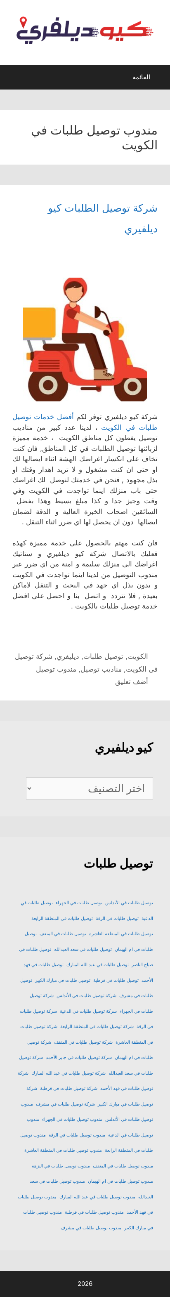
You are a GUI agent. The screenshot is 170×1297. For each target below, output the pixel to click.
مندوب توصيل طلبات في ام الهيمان (120, 1181)
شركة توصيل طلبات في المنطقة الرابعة (97, 1026)
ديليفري (68, 656)
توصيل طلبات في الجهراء (79, 903)
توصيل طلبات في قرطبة (116, 980)
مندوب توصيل (56, 669)
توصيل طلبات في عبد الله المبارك (97, 964)
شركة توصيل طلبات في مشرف (65, 1104)
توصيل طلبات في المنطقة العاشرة (121, 933)
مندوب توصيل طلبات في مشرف (91, 1228)
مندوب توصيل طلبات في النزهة (61, 1166)
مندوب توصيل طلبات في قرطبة (94, 1212)
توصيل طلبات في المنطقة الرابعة (62, 918)
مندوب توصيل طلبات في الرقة (77, 1135)
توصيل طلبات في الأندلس (129, 903)
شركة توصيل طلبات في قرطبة (68, 1088)
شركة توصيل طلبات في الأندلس (86, 995)
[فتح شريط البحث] (13, 79)
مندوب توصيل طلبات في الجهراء (72, 1119)
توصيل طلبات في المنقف (63, 933)
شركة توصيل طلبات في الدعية (88, 1011)
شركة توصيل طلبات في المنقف (83, 1042)
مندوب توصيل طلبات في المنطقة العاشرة (63, 1150)
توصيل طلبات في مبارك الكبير (62, 980)
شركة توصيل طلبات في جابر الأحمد (79, 1057)
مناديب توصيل (101, 669)
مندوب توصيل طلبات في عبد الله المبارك (97, 1197)
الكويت (138, 656)
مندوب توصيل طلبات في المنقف (123, 1166)
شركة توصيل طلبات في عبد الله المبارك (68, 1073)
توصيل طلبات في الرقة (117, 918)
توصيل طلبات (103, 656)
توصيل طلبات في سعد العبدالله (83, 949)
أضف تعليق (131, 681)
